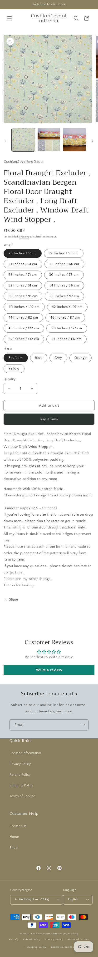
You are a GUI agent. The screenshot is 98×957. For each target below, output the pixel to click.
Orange (80, 358)
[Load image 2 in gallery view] (49, 139)
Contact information (63, 947)
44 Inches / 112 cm (23, 318)
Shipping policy (37, 947)
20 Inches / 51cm (23, 253)
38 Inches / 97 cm (64, 296)
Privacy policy (54, 939)
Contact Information (25, 753)
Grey (58, 358)
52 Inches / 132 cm (24, 339)
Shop (14, 848)
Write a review (49, 670)
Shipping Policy (21, 785)
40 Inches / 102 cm (24, 307)
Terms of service (78, 939)
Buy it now (49, 419)
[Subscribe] (83, 724)
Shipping (24, 237)
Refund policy (32, 939)
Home (14, 837)
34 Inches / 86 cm (64, 285)
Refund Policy (20, 775)
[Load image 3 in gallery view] (74, 139)
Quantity (10, 379)
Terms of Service (22, 796)
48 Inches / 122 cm (24, 328)
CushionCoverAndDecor (46, 933)
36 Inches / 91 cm (23, 296)
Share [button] (13, 600)
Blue (38, 358)
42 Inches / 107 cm (67, 307)
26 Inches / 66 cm (64, 264)
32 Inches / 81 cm (23, 285)
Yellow (14, 368)
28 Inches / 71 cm (23, 275)
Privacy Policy (20, 764)
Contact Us (18, 826)
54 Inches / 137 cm (66, 339)
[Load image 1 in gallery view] (23, 139)
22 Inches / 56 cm (63, 253)
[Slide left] (5, 141)
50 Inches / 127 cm (66, 328)
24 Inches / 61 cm (23, 264)
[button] (9, 18)
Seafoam (16, 358)
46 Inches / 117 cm (65, 318)
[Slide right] (93, 141)
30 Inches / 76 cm (64, 275)
